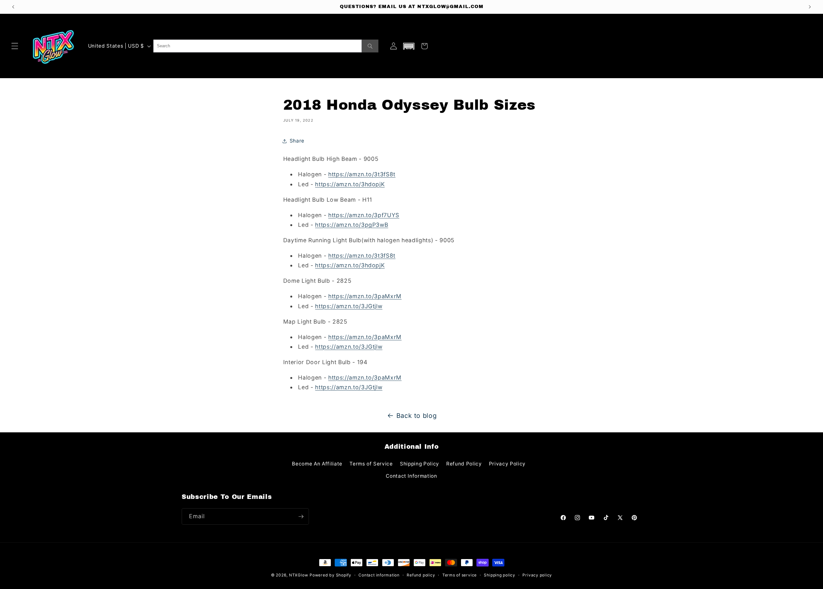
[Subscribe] (301, 516)
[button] (15, 46)
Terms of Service (371, 464)
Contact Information (411, 476)
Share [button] (297, 141)
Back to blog (416, 415)
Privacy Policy (507, 464)
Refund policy (421, 575)
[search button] (370, 46)
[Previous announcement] (13, 7)
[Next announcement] (810, 7)
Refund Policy (464, 464)
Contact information (379, 575)
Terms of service (459, 575)
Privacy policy (537, 575)
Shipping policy (499, 575)
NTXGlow (298, 575)
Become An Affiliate (317, 464)
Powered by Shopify (330, 575)
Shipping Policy (419, 464)
